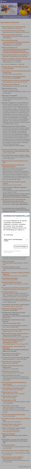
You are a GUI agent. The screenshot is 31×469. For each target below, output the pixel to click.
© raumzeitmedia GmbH (22, 254)
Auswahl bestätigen (21, 246)
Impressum (6, 251)
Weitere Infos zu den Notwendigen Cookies (13, 240)
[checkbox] (5, 235)
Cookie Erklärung (7, 252)
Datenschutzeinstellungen (15, 216)
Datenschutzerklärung (15, 251)
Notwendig (9, 235)
